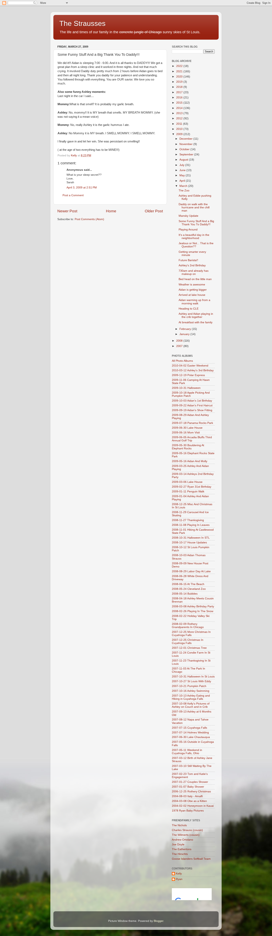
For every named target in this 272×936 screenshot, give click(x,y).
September (186, 154)
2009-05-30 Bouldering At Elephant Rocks (188, 447)
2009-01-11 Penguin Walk (188, 491)
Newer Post (67, 211)
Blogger (158, 920)
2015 (179, 102)
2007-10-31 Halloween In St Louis (193, 676)
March (183, 185)
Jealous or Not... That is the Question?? (196, 245)
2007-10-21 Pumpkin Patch (189, 686)
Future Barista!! (188, 260)
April (182, 180)
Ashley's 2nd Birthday (192, 265)
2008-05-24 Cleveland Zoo (189, 588)
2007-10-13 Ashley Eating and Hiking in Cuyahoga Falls (191, 697)
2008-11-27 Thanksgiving (188, 520)
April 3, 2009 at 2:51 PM (82, 187)
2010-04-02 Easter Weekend (190, 365)
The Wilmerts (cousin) (186, 834)
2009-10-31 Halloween (186, 387)
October (184, 149)
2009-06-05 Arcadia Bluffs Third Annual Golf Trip (192, 439)
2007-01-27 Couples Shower (190, 781)
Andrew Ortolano (182, 839)
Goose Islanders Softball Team (191, 858)
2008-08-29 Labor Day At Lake (191, 571)
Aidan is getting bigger (193, 289)
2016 (179, 97)
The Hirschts (180, 854)
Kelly (179, 873)
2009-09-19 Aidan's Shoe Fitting (192, 410)
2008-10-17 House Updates (189, 542)
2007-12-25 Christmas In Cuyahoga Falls (187, 641)
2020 (179, 76)
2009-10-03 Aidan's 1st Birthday (192, 400)
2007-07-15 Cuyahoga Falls (189, 727)
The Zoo (184, 190)
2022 (179, 66)
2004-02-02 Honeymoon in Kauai (193, 805)
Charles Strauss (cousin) (187, 830)
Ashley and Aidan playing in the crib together (196, 315)
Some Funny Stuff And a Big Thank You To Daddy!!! (196, 223)
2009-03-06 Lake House (187, 481)
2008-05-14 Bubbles (185, 593)
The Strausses (82, 23)
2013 (179, 113)
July (182, 165)
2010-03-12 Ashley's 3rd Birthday (193, 370)
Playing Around (188, 229)
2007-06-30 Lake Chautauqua (191, 737)
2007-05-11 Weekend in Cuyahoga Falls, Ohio (187, 752)
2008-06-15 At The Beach (188, 584)
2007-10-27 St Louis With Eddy (191, 681)
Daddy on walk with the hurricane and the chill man (194, 207)
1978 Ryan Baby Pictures (188, 810)
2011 (179, 123)
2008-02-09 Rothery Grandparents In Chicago (188, 625)
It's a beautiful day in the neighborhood (194, 236)
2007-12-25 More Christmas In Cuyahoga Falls (191, 633)
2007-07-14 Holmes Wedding (190, 732)
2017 (179, 92)
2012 (179, 118)
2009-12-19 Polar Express (188, 375)
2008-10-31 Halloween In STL (191, 537)
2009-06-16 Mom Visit (186, 432)
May (182, 175)
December (186, 138)
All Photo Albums (182, 360)
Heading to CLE (189, 308)
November (186, 144)
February (185, 328)
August (184, 159)
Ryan (179, 879)
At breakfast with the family (195, 322)
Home (111, 211)
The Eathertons (181, 849)
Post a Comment (73, 195)
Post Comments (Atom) (89, 219)
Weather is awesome (192, 284)
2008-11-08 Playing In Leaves (190, 524)
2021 (179, 71)
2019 (179, 81)
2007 (179, 346)
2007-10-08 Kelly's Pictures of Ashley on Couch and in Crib (190, 705)
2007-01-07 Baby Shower (188, 786)
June (182, 170)
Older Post (154, 211)
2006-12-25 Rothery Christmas (191, 791)
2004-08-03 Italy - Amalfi (187, 796)
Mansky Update (188, 215)
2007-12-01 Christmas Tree (189, 647)
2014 (179, 108)
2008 (179, 340)
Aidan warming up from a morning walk (194, 302)
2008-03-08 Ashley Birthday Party (193, 606)
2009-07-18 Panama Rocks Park (192, 422)
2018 (179, 86)
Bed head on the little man (195, 279)
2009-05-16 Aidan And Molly (189, 461)
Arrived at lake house (192, 294)
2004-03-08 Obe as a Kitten (189, 801)
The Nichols (179, 825)
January (184, 334)
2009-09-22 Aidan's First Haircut (192, 405)
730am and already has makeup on (193, 272)
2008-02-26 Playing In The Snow (192, 611)
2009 (179, 134)
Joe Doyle (178, 844)
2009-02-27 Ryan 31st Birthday (191, 486)
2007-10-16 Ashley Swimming (190, 690)
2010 (179, 128)
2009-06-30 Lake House (187, 427)
